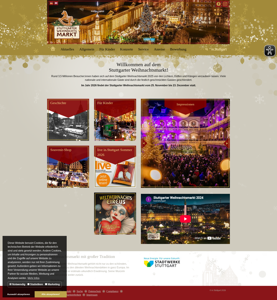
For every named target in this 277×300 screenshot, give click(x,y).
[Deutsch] (51, 3)
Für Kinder (107, 49)
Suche (80, 291)
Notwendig (18, 284)
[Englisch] (56, 3)
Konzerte (126, 49)
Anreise (159, 49)
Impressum (91, 294)
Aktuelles (67, 49)
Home (51, 48)
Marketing (53, 284)
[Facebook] (219, 4)
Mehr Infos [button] (33, 278)
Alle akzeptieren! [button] (51, 294)
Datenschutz (94, 291)
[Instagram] (225, 4)
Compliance (112, 291)
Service (143, 49)
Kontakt (67, 291)
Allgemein (86, 49)
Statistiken (36, 284)
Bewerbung (178, 49)
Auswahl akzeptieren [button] (18, 294)
